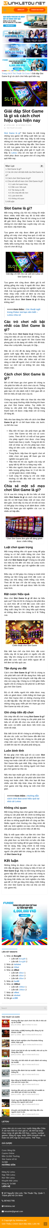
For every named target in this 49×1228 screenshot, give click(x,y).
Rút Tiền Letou (8, 1178)
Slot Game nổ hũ (9, 1159)
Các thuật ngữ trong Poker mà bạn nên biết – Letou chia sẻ (23, 312)
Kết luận (10, 201)
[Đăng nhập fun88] (24, 65)
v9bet (16, 992)
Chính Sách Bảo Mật (22, 1224)
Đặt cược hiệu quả (19, 187)
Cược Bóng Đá (8, 1150)
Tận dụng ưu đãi (18, 190)
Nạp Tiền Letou (8, 1175)
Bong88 (22, 959)
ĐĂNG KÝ (20, 10)
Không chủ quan (18, 198)
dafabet (17, 964)
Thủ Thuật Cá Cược (21, 73)
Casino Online (8, 1153)
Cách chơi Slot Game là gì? (19, 178)
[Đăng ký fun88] (24, 922)
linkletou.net (21, 1220)
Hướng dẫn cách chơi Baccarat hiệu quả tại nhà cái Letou (23, 799)
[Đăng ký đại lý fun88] (24, 21)
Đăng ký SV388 (9, 1184)
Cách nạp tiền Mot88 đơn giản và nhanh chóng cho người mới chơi (27, 1101)
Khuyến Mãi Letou (10, 1181)
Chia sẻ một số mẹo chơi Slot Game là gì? (25, 181)
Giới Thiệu (6, 1224)
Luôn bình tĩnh (17, 196)
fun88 (16, 981)
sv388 (15, 998)
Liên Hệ (36, 1224)
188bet (22, 987)
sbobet (17, 995)
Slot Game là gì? (14, 169)
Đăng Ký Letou (8, 1172)
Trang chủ (6, 73)
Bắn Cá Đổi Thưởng (11, 1156)
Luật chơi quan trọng (19, 184)
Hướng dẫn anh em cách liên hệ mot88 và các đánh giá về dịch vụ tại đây (27, 1091)
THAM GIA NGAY (37, 10)
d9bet (21, 973)
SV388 (5, 1162)
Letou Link (10, 125)
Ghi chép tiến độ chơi (20, 193)
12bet (16, 967)
